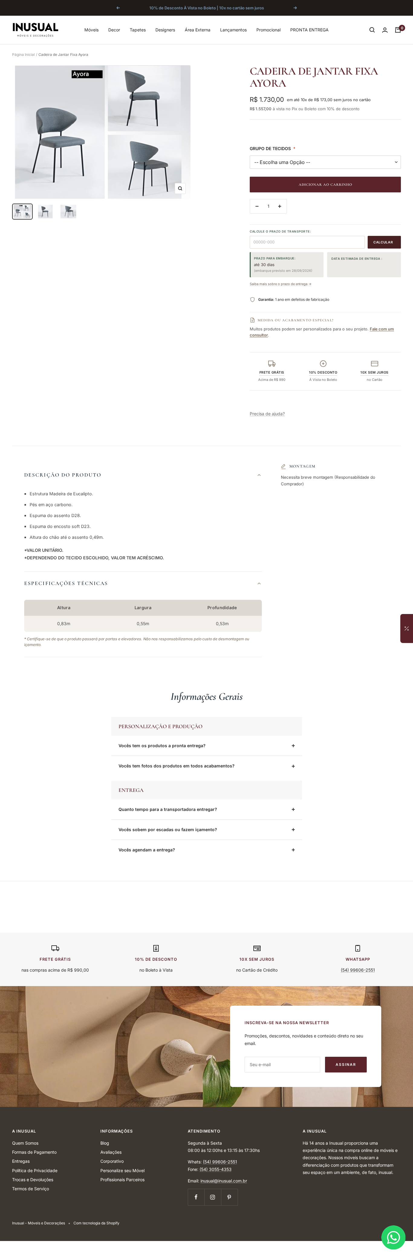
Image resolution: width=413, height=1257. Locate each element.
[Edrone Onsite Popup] (206, 628)
